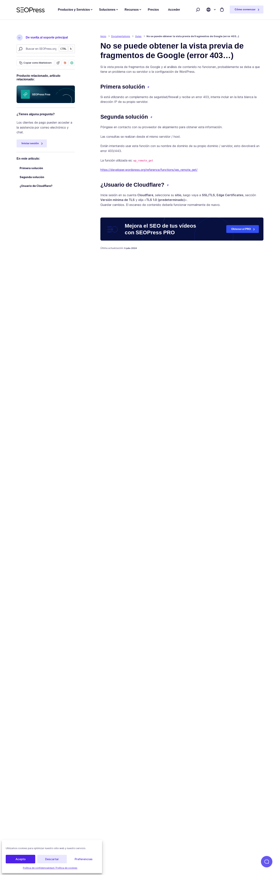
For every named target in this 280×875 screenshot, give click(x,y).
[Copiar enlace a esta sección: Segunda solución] (151, 117)
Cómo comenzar (245, 9)
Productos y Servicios (74, 9)
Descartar (52, 859)
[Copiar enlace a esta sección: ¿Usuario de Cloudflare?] (168, 185)
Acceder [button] (174, 9)
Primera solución (31, 168)
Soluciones (107, 9)
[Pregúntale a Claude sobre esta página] (65, 63)
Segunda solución (32, 177)
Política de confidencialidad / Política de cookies (50, 867)
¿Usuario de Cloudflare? (36, 185)
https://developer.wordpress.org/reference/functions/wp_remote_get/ (149, 170)
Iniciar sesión (30, 143)
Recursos (132, 9)
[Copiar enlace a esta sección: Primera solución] (148, 87)
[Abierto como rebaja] (58, 63)
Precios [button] (153, 9)
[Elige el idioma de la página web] (208, 9)
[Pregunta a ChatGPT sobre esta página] (72, 63)
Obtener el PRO (241, 228)
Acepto (21, 859)
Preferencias (83, 859)
